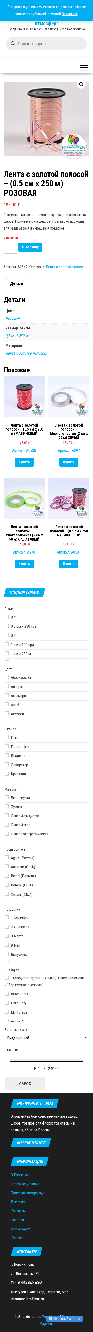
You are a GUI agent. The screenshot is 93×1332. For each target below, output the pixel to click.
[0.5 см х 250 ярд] (7, 626)
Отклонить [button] (70, 14)
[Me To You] (7, 1012)
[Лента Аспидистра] (7, 815)
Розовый (12, 318)
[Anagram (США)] (7, 866)
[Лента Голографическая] (7, 834)
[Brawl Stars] (7, 994)
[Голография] (7, 746)
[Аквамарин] (7, 695)
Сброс (25, 1083)
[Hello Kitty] (7, 1003)
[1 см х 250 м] (7, 653)
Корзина (17, 1238)
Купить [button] (24, 462)
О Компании (20, 1175)
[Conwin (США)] (7, 894)
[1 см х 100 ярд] (7, 644)
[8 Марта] (7, 936)
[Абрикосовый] (7, 677)
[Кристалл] (7, 774)
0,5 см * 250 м (16, 336)
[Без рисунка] (7, 797)
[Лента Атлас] (7, 825)
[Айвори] (7, 686)
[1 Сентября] (7, 917)
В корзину (30, 247)
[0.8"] (7, 635)
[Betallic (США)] (7, 885)
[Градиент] (7, 755)
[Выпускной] (7, 954)
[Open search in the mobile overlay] (46, 43)
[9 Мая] (7, 945)
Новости (17, 1220)
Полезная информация (28, 1193)
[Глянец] (7, 737)
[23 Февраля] (7, 927)
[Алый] (7, 704)
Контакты (18, 1211)
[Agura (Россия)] (7, 857)
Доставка (18, 1202)
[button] (81, 84)
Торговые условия (25, 1184)
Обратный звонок (66, 1319)
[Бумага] (7, 806)
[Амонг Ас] (7, 1021)
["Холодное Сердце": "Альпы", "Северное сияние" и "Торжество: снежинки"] (7, 978)
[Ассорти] (7, 713)
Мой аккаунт (20, 1229)
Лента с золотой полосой (65, 267)
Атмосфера (46, 23)
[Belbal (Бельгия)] (7, 876)
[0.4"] (7, 617)
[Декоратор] (7, 764)
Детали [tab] (16, 283)
